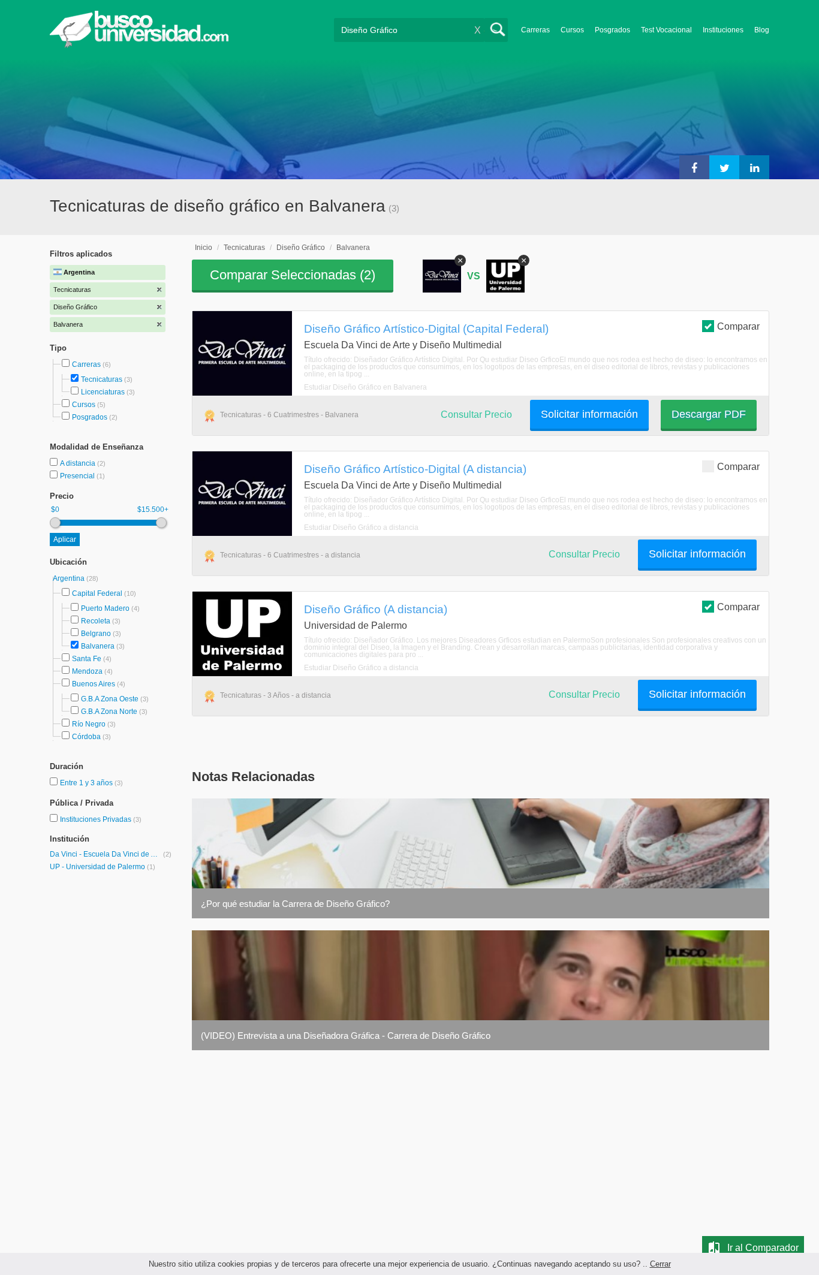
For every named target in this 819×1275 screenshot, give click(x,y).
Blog (761, 30)
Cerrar (660, 1263)
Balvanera (98, 646)
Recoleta (95, 621)
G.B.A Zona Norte (109, 711)
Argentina (69, 578)
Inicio (203, 247)
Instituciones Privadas (100, 819)
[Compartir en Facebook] (694, 167)
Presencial (78, 476)
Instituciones (723, 30)
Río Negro (89, 724)
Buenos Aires (93, 684)
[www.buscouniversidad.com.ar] (139, 45)
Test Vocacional (666, 30)
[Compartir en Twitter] (724, 167)
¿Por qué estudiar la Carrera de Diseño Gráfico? (295, 904)
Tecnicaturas (101, 379)
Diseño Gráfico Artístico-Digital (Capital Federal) (426, 328)
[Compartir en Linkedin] (754, 167)
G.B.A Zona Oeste (109, 699)
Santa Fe (86, 659)
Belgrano (96, 633)
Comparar (738, 326)
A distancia (78, 463)
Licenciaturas (103, 392)
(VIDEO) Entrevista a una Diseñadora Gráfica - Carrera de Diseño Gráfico (345, 1035)
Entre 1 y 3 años (87, 783)
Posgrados (612, 30)
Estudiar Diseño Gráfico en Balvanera (365, 387)
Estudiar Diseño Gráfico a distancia (361, 527)
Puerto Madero (105, 608)
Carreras (535, 30)
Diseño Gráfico (300, 247)
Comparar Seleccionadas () (292, 274)
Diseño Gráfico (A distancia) (375, 609)
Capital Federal (97, 593)
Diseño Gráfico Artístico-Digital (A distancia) (415, 468)
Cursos (572, 30)
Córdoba (86, 737)
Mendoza (87, 671)
